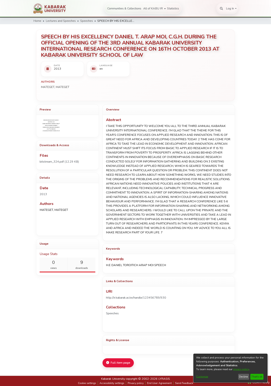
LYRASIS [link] (164, 379)
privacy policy (241, 369)
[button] (221, 8)
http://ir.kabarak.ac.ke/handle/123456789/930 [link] (136, 298)
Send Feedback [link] (184, 383)
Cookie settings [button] (87, 383)
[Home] (51, 8)
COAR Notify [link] (261, 382)
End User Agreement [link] (159, 383)
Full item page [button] (120, 363)
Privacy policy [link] (136, 383)
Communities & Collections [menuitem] (124, 8)
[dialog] (230, 368)
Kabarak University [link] (113, 379)
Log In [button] (230, 8)
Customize (202, 376)
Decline (243, 376)
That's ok (256, 376)
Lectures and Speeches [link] (61, 21)
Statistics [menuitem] (173, 8)
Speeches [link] (86, 21)
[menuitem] (154, 8)
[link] (59, 162)
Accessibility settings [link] (112, 383)
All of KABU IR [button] (153, 8)
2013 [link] (43, 194)
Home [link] (37, 21)
